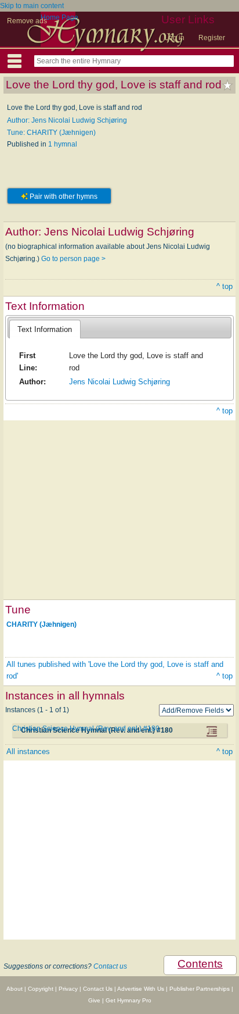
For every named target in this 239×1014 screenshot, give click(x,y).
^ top (224, 286)
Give (94, 1000)
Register (211, 38)
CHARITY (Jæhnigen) (41, 624)
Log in (174, 38)
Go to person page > (73, 259)
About (14, 989)
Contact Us (98, 989)
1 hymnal (62, 144)
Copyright (40, 989)
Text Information (44, 329)
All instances (28, 751)
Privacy (68, 989)
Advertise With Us (140, 989)
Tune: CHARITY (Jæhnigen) (51, 132)
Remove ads (27, 21)
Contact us (110, 966)
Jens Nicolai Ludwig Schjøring (119, 381)
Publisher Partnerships (199, 989)
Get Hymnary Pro (128, 1000)
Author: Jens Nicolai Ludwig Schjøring (67, 120)
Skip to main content (32, 6)
